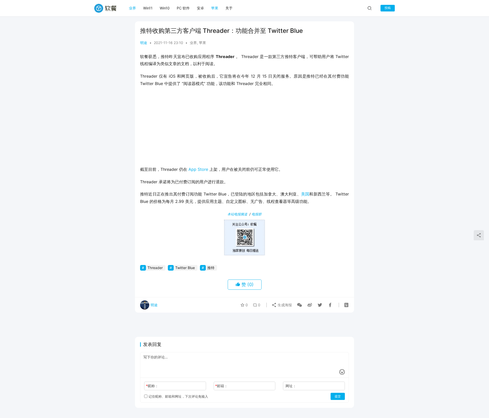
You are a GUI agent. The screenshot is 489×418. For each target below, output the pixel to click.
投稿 (388, 8)
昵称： (152, 386)
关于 (229, 8)
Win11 (148, 8)
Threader (155, 268)
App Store (198, 169)
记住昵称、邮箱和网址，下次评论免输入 (177, 396)
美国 (305, 194)
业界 (132, 8)
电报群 (257, 214)
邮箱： (221, 386)
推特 (210, 268)
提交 (338, 396)
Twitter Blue (185, 268)
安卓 (200, 8)
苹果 (214, 8)
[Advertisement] (244, 128)
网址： (291, 386)
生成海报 (284, 305)
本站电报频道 (237, 214)
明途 (143, 42)
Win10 (165, 8)
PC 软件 (183, 8)
